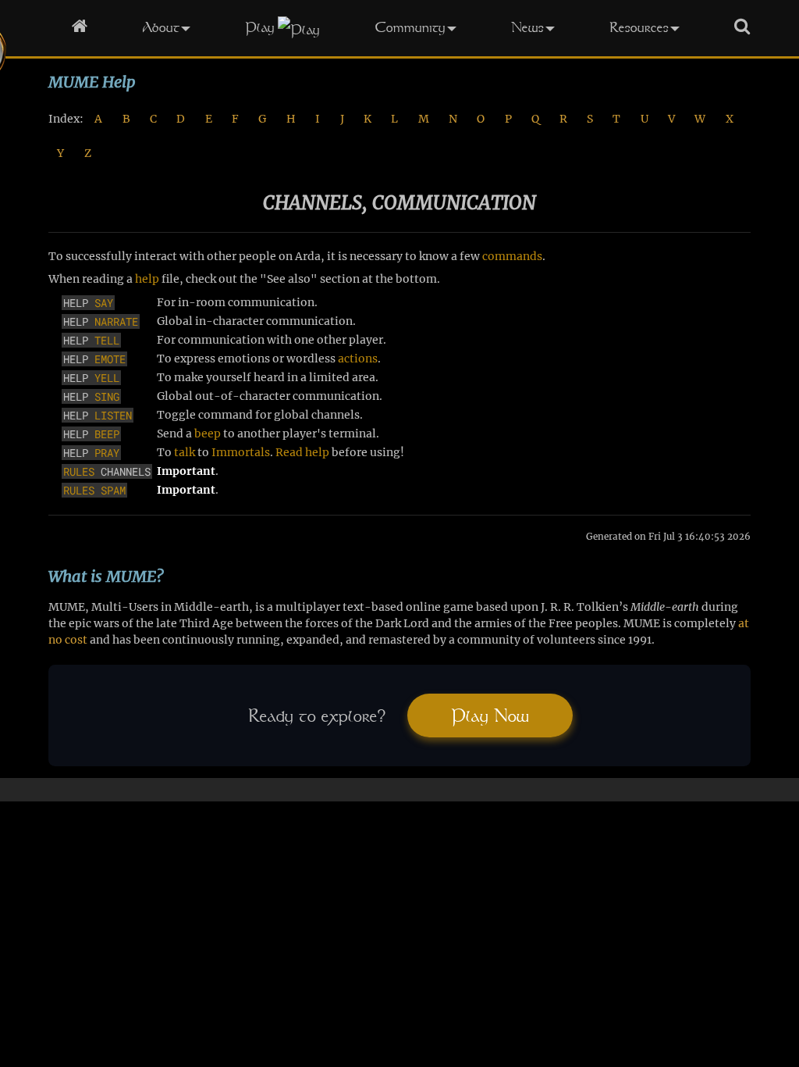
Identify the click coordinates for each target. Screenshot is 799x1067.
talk (184, 452)
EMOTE (110, 359)
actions (358, 359)
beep (207, 433)
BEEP (106, 433)
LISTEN (113, 415)
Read (289, 452)
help (147, 279)
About (160, 27)
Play (260, 27)
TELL (106, 340)
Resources (639, 27)
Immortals (240, 452)
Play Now (490, 715)
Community (410, 27)
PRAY (106, 452)
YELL (106, 377)
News (527, 27)
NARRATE (116, 321)
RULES (78, 471)
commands (512, 256)
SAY (103, 302)
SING (106, 396)
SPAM (113, 490)
